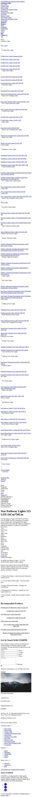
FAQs (2, 32)
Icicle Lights (7, 735)
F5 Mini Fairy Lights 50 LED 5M (16, 618)
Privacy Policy (5, 795)
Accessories (7, 745)
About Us (3, 22)
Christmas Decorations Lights (12, 733)
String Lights (8, 730)
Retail (2, 25)
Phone (20, 656)
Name (20, 650)
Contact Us (4, 35)
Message (19, 664)
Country (20, 652)
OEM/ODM (4, 29)
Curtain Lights (8, 732)
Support (3, 24)
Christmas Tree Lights (10, 736)
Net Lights (7, 738)
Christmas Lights (6, 3)
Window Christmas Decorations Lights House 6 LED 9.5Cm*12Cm (16, 633)
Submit (3, 672)
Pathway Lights (8, 740)
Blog (2, 33)
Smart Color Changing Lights (12, 743)
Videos (3, 30)
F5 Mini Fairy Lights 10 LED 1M (16, 611)
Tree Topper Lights (9, 741)
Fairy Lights (7, 728)
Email (20, 654)
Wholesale (4, 27)
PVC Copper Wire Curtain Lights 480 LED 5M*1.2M (16, 625)
